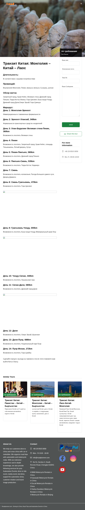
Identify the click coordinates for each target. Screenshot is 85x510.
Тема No (64, 77)
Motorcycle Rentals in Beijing (42, 495)
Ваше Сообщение (67, 86)
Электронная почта (68, 69)
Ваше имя (65, 60)
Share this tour (72, 134)
